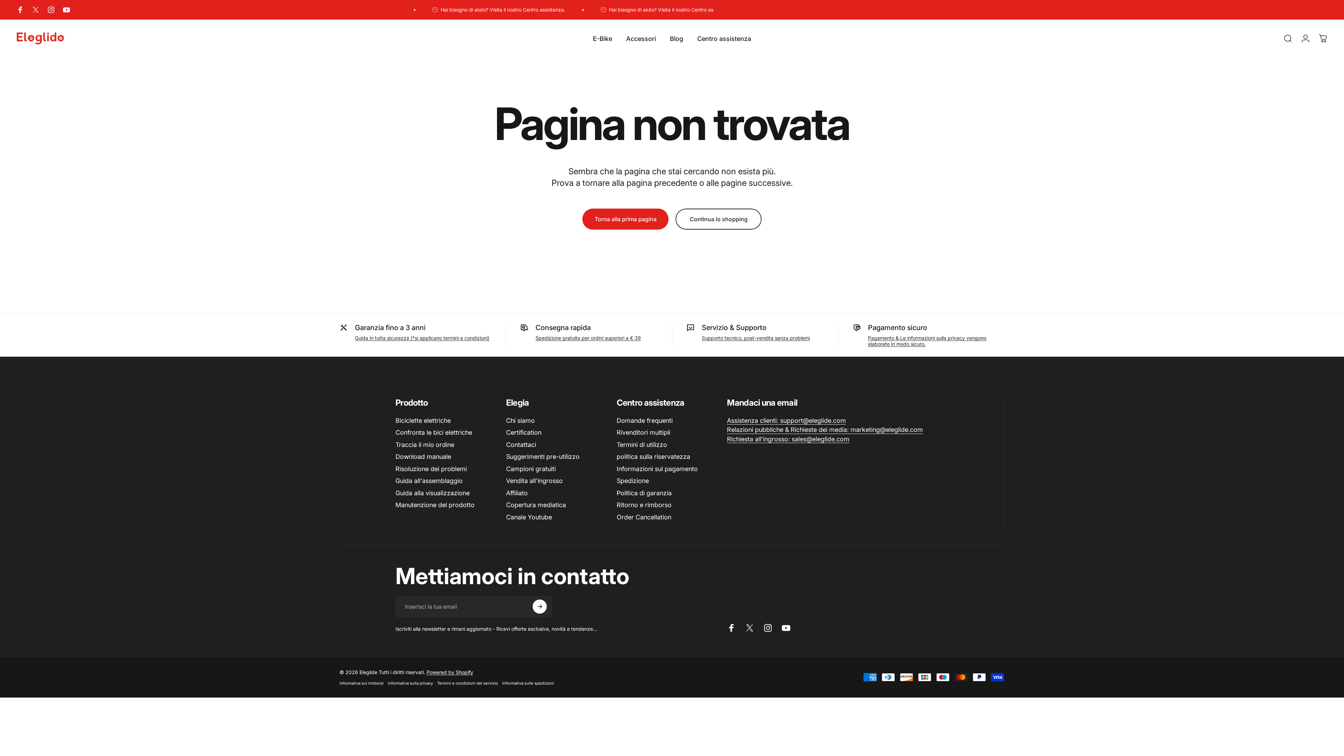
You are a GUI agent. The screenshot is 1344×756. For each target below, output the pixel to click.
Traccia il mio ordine (425, 444)
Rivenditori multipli (643, 432)
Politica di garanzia (644, 493)
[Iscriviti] (540, 607)
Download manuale (423, 456)
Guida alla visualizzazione (433, 493)
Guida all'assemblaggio (429, 480)
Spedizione (633, 480)
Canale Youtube (529, 517)
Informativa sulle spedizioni (528, 683)
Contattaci (521, 444)
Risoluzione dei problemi (431, 468)
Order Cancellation (644, 517)
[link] (786, 421)
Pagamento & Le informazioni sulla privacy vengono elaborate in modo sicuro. (927, 341)
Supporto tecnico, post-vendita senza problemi (756, 338)
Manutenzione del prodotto (435, 505)
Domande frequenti (645, 420)
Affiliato (517, 493)
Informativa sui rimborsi (362, 683)
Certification (523, 432)
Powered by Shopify (450, 672)
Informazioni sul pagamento (657, 468)
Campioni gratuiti (531, 468)
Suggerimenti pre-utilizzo (543, 456)
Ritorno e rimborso (644, 505)
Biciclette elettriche (423, 420)
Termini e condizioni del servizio (467, 683)
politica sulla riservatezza (653, 456)
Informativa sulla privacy (410, 683)
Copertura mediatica (536, 505)
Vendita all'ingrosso (534, 480)
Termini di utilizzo (642, 444)
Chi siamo (520, 420)
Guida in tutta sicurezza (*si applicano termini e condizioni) (422, 338)
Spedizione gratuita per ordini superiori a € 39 (588, 338)
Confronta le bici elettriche (434, 432)
